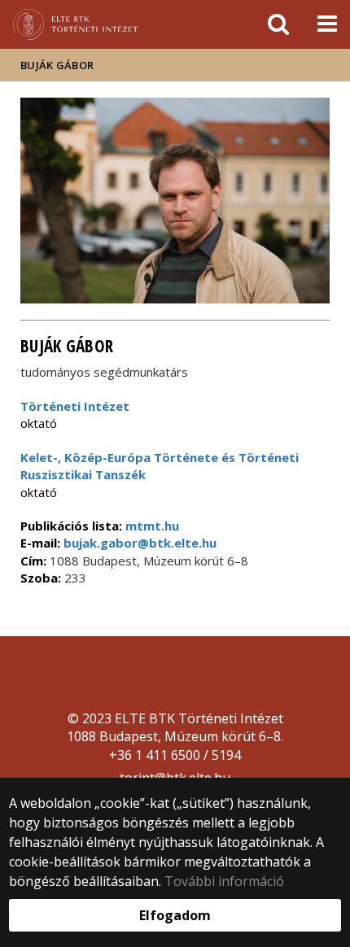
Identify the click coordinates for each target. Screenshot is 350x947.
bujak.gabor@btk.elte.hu (138, 543)
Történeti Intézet (74, 406)
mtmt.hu (152, 525)
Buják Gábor (57, 65)
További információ (224, 881)
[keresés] (278, 24)
